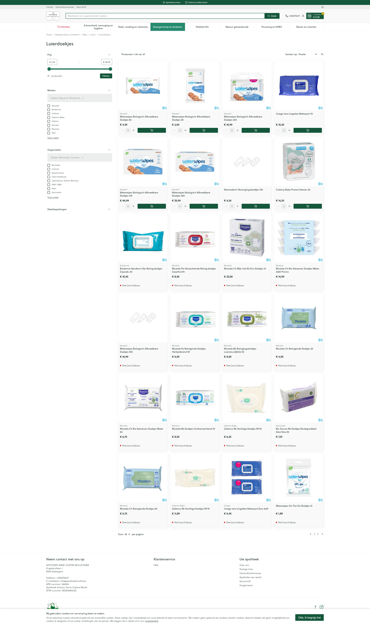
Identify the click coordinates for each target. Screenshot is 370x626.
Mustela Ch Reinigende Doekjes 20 (294, 348)
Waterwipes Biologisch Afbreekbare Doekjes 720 (139, 194)
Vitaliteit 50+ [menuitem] (208, 27)
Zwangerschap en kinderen (67, 34)
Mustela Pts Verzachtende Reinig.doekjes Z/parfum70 (194, 270)
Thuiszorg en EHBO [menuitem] (275, 27)
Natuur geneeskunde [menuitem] (240, 27)
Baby (85, 34)
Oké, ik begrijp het (309, 617)
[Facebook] (315, 607)
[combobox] (165, 16)
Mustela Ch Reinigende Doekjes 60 (138, 508)
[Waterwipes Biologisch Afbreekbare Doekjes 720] (143, 161)
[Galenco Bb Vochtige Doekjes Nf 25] (247, 398)
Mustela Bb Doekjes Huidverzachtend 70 (193, 428)
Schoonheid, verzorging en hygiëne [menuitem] (99, 27)
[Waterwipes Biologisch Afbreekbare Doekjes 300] (143, 317)
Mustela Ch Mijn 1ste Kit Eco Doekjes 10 (245, 268)
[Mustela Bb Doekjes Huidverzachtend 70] (195, 398)
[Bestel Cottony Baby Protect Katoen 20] (308, 206)
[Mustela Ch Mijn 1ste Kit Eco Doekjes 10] (247, 237)
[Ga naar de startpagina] (53, 16)
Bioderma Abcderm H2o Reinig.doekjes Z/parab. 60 (141, 270)
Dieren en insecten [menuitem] (310, 27)
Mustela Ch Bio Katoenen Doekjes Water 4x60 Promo (297, 270)
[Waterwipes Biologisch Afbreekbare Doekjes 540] (195, 161)
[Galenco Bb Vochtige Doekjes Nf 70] (195, 478)
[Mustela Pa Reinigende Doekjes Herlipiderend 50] (195, 317)
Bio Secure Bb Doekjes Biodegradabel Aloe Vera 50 (296, 430)
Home (49, 34)
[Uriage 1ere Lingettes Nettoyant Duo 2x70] (247, 478)
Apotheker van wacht (250, 577)
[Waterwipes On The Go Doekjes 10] (299, 478)
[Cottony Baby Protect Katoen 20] (299, 161)
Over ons (244, 565)
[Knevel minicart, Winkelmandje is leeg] (309, 15)
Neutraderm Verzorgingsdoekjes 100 (243, 189)
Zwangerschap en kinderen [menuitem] (169, 27)
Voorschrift (81, 7)
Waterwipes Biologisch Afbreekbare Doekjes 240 (243, 118)
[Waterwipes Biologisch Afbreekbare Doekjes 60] (143, 85)
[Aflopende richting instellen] (322, 54)
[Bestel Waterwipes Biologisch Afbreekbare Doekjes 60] (152, 130)
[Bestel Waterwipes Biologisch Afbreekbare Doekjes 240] (256, 130)
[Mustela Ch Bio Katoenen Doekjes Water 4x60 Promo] (299, 237)
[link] (311, 534)
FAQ (156, 565)
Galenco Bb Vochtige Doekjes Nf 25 (243, 428)
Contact (49, 7)
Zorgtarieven (246, 585)
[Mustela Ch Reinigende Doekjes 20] (299, 317)
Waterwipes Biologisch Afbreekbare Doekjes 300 (139, 350)
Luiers (93, 34)
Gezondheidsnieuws (65, 7)
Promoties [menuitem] (65, 26)
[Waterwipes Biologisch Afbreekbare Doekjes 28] (195, 85)
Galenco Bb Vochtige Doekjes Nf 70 (191, 508)
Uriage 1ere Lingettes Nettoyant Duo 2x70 (246, 508)
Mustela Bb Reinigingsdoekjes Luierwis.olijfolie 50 (240, 350)
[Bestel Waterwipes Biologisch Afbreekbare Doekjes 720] (152, 206)
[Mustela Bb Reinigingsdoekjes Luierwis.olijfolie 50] (247, 317)
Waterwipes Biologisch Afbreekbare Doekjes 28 (191, 118)
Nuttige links (246, 569)
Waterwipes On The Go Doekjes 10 (294, 505)
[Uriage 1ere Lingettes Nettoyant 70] (299, 85)
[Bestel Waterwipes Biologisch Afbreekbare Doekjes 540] (204, 206)
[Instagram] (321, 607)
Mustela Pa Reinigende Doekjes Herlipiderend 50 (189, 350)
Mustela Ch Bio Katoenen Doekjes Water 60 (141, 430)
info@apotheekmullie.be (73, 581)
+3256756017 (62, 577)
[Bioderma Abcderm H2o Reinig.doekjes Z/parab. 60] (143, 237)
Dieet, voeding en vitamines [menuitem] (134, 27)
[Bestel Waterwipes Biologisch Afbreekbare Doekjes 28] (204, 130)
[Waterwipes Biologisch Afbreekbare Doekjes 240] (247, 85)
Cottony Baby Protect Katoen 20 (293, 189)
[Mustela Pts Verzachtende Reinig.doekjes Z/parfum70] (195, 237)
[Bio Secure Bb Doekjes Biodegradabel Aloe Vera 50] (299, 398)
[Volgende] (322, 534)
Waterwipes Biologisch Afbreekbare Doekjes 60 (139, 118)
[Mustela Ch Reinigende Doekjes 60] (143, 478)
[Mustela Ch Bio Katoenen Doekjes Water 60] (143, 398)
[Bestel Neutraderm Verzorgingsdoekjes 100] (256, 206)
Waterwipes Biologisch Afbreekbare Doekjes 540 (191, 194)
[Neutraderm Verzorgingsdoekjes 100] (247, 161)
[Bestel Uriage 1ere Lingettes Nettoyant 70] (308, 130)
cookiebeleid (151, 621)
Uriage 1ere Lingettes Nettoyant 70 (294, 113)
